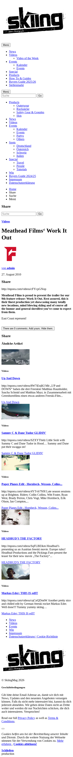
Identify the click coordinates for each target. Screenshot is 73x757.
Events (13, 61)
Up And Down (10, 378)
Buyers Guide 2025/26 (22, 81)
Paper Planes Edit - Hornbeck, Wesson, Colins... (31, 484)
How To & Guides (20, 78)
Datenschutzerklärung (22, 182)
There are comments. (28, 328)
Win (11, 172)
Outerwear (22, 105)
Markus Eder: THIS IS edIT (19, 593)
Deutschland (23, 145)
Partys (20, 135)
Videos (13, 54)
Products (14, 75)
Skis (19, 115)
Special (13, 71)
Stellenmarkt (16, 85)
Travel (20, 162)
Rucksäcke (22, 109)
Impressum (15, 179)
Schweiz (21, 152)
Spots (12, 142)
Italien (20, 155)
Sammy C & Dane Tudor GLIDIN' (23, 432)
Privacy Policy (26, 718)
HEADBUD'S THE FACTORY (21, 538)
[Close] (2, 728)
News (12, 51)
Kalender (21, 65)
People (20, 166)
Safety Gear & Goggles (30, 112)
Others (20, 139)
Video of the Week (27, 58)
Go (40, 95)
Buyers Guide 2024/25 (22, 176)
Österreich (22, 149)
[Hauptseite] (35, 35)
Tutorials (21, 169)
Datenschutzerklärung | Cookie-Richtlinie (33, 636)
